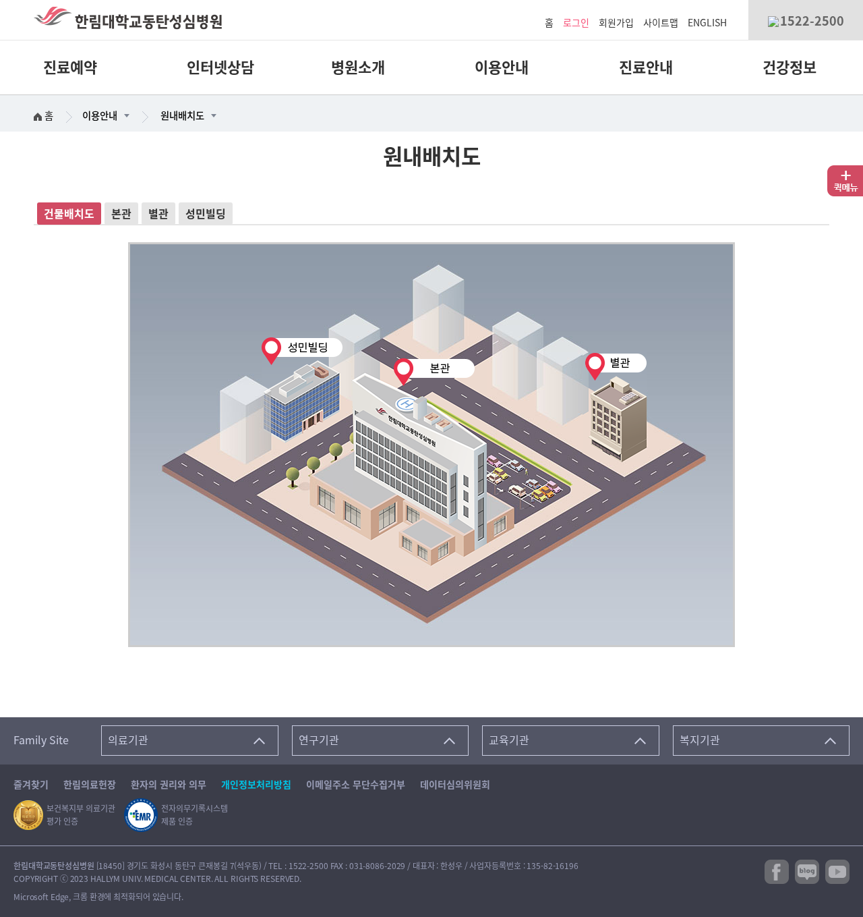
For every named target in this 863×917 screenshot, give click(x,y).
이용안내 (502, 67)
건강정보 (789, 67)
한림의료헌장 (89, 784)
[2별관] (302, 389)
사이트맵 (660, 23)
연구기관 (319, 740)
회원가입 (616, 23)
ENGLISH (707, 23)
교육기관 (509, 740)
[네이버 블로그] (807, 871)
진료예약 (70, 67)
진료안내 (646, 67)
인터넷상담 (220, 67)
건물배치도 (69, 214)
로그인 (576, 23)
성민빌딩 (205, 214)
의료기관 (128, 740)
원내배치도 (182, 116)
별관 (158, 214)
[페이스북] (777, 871)
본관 (121, 214)
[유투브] (837, 871)
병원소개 (358, 67)
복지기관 (700, 740)
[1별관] (615, 405)
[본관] (420, 460)
